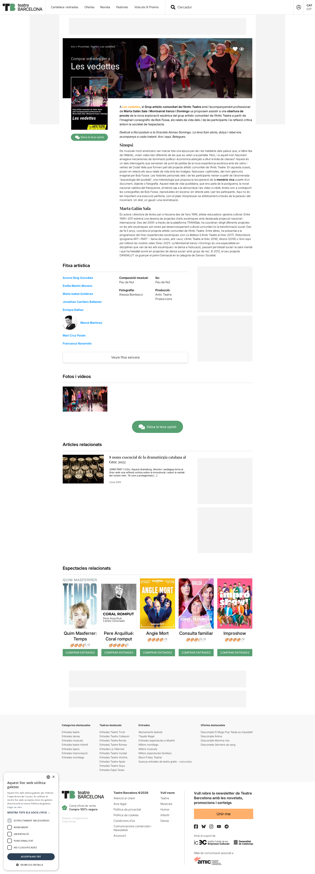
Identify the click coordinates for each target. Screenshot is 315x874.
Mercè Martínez (91, 322)
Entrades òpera (70, 748)
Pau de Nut (126, 282)
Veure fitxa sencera (125, 357)
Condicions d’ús (124, 821)
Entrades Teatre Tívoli (112, 732)
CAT (309, 5)
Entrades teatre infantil (75, 744)
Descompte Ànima (211, 736)
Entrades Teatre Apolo (112, 761)
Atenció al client (124, 798)
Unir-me (224, 814)
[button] (31, 812)
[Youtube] (219, 826)
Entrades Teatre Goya (112, 765)
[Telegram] (227, 827)
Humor (165, 809)
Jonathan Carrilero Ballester (82, 302)
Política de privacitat (127, 809)
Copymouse (69, 821)
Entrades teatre (70, 732)
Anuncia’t (120, 835)
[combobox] (232, 7)
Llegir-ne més (14, 807)
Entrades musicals (72, 740)
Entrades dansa (71, 736)
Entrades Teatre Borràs (113, 740)
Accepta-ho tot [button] (31, 856)
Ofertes (89, 7)
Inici (73, 46)
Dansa (164, 821)
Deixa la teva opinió (92, 137)
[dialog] (31, 821)
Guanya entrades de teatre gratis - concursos (165, 761)
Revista (105, 7)
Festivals (122, 7)
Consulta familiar (196, 633)
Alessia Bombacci (131, 294)
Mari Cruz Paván (74, 335)
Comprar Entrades (80, 652)
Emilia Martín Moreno (77, 286)
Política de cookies (126, 815)
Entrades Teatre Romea (113, 744)
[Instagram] (211, 827)
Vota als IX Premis (146, 7)
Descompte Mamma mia (215, 740)
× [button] (53, 777)
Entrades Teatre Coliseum (114, 736)
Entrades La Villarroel (112, 748)
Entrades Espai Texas (112, 769)
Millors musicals (148, 748)
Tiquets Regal (146, 736)
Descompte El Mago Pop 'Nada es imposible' (227, 732)
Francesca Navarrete (77, 343)
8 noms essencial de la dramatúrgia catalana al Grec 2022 (147, 459)
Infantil (164, 815)
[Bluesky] (204, 826)
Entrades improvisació (75, 753)
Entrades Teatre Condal (113, 753)
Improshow (234, 633)
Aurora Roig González (78, 278)
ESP (309, 9)
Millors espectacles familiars (155, 753)
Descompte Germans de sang (218, 744)
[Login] (298, 7)
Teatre (94, 46)
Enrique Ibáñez (73, 310)
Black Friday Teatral (150, 757)
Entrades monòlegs (73, 757)
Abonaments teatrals (150, 732)
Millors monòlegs (148, 744)
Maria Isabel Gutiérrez (78, 294)
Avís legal (120, 804)
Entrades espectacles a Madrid (157, 740)
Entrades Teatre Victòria (113, 757)
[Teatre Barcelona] (22, 7)
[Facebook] (196, 827)
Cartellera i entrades (64, 7)
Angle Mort (157, 633)
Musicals (166, 804)
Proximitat (83, 46)
